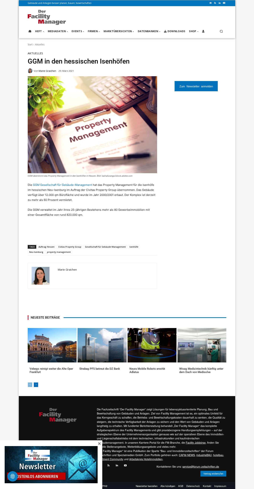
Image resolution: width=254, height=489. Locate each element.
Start (30, 44)
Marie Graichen (47, 71)
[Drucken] (80, 235)
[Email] (72, 235)
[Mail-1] (210, 3)
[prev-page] (30, 384)
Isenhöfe (133, 246)
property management (59, 252)
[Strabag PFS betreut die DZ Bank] (102, 345)
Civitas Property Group (69, 246)
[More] (98, 235)
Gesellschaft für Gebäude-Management (105, 246)
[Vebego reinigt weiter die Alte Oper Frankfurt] (52, 345)
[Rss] (215, 3)
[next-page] (36, 384)
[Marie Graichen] (31, 70)
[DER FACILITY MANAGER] (48, 17)
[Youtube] (224, 3)
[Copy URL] (89, 235)
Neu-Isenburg (36, 252)
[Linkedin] (219, 3)
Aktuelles (39, 44)
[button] (221, 31)
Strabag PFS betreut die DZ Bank (99, 368)
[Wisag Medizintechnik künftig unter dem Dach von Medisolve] (201, 345)
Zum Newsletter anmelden (196, 86)
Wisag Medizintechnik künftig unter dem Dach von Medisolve (201, 370)
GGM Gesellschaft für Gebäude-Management (62, 185)
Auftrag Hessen (46, 246)
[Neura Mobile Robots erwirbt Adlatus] (152, 345)
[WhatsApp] (55, 235)
